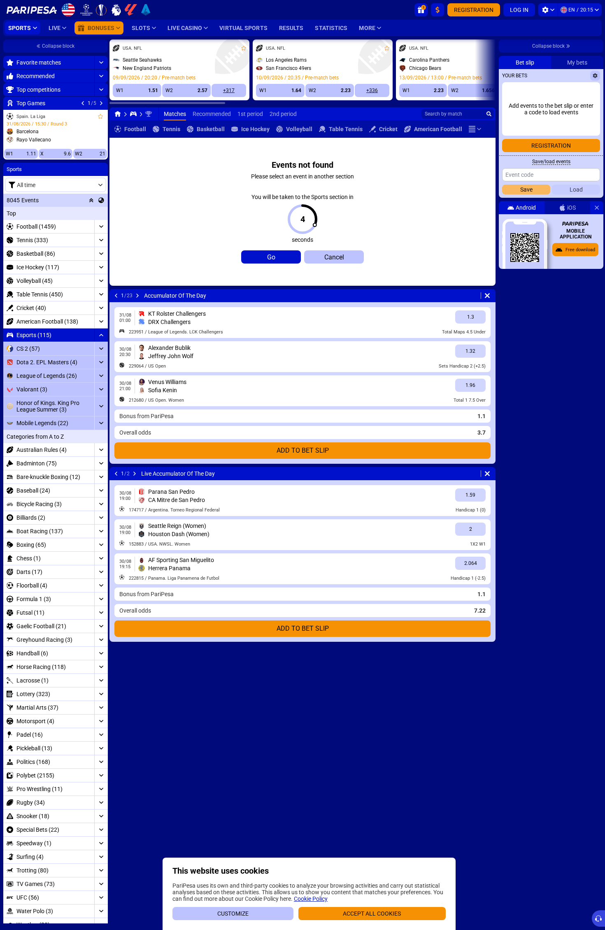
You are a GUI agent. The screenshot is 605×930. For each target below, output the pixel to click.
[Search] (489, 114)
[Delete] (487, 296)
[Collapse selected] (91, 200)
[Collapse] (101, 335)
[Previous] (82, 103)
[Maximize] (101, 62)
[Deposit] (437, 9)
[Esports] (133, 113)
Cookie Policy (311, 898)
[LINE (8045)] (118, 113)
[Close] (596, 207)
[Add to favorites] (100, 116)
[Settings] (548, 9)
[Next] (101, 103)
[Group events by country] (101, 200)
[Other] (475, 129)
